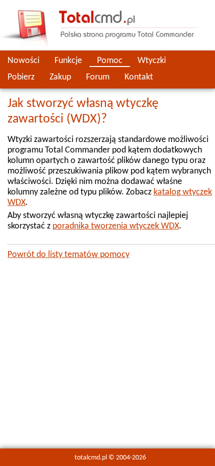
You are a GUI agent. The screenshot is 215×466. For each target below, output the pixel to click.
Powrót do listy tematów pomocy (69, 254)
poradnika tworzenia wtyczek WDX (115, 226)
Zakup (60, 77)
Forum (98, 77)
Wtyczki (152, 60)
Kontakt (138, 77)
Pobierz (21, 77)
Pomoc (109, 60)
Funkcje (68, 60)
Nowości (24, 60)
